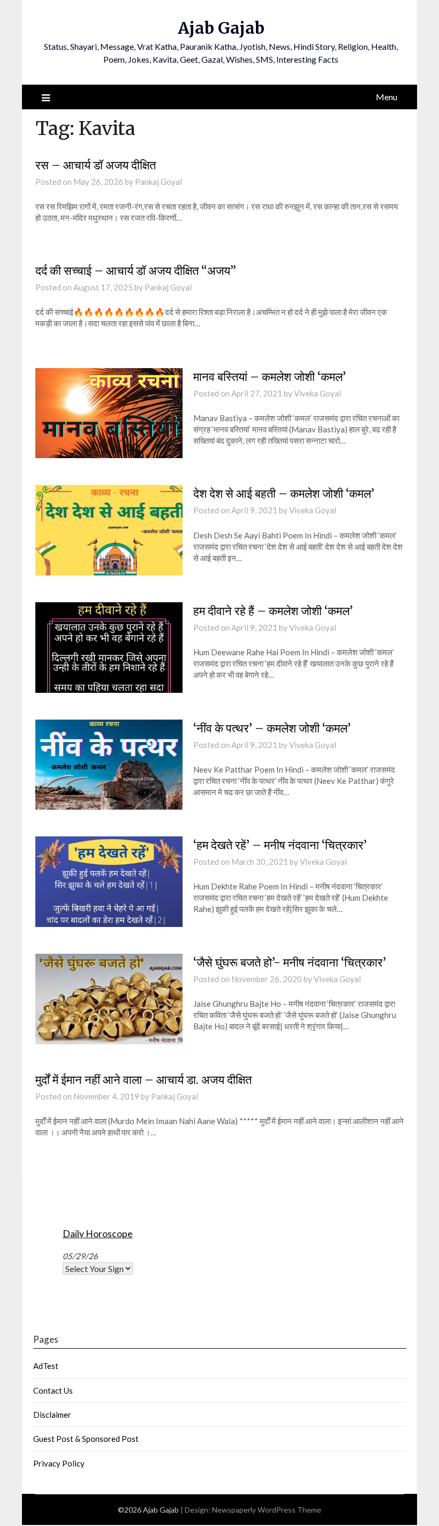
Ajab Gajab (221, 28)
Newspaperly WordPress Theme (266, 1509)
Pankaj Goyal (158, 181)
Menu (386, 97)
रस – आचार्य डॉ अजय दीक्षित (95, 165)
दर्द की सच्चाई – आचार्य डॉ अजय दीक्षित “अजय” (135, 270)
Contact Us (53, 1390)
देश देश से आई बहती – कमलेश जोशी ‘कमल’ (283, 493)
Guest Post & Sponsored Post (86, 1438)
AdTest (45, 1366)
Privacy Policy (59, 1463)
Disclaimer (52, 1414)
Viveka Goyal (317, 393)
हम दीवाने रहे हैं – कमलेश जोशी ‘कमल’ (273, 610)
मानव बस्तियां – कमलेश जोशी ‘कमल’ (269, 376)
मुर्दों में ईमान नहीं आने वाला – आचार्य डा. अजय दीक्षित (143, 1079)
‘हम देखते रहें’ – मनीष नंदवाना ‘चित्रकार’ (280, 844)
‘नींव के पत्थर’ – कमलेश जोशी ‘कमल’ (272, 728)
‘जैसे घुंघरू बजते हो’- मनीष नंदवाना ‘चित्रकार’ (289, 962)
